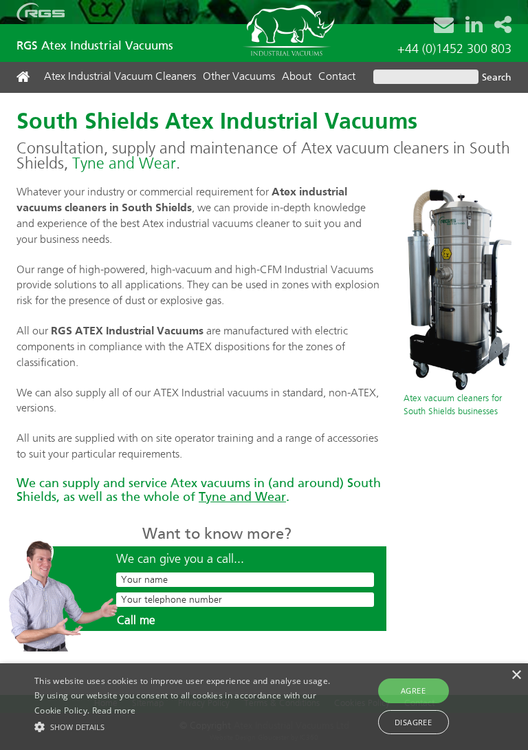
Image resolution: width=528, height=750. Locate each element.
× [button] (516, 675)
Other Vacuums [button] (239, 77)
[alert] (264, 706)
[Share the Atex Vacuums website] (503, 24)
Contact (336, 77)
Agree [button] (413, 690)
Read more (114, 710)
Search (497, 78)
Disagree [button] (413, 722)
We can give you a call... (180, 559)
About (296, 77)
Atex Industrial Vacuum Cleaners (120, 77)
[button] (183, 726)
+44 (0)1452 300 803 (454, 49)
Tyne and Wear (124, 164)
